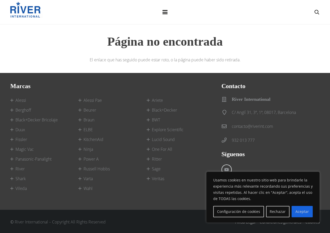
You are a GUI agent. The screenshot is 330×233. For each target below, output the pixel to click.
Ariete (157, 100)
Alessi (20, 100)
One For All (162, 149)
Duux (20, 129)
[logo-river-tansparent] (26, 12)
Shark (20, 178)
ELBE (88, 129)
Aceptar (302, 211)
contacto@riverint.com (252, 126)
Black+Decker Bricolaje (36, 120)
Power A (91, 159)
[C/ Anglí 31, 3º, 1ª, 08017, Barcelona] (226, 112)
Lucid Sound (163, 139)
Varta (88, 178)
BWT (156, 120)
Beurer (90, 110)
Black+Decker (164, 110)
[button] (165, 12)
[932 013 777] (226, 140)
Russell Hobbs (97, 169)
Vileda (21, 188)
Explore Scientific (168, 129)
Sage (156, 169)
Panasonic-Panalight (33, 159)
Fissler (21, 139)
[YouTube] (226, 169)
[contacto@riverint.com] (226, 126)
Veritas (158, 178)
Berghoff (23, 110)
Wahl (88, 188)
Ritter (157, 159)
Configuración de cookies (238, 211)
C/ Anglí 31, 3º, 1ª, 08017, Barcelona (264, 112)
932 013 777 (243, 140)
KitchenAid (93, 139)
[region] (263, 197)
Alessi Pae (93, 100)
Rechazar (278, 211)
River (20, 169)
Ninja (88, 149)
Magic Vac (24, 149)
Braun (89, 120)
